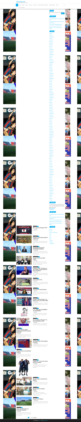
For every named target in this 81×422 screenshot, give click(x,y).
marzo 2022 (51, 68)
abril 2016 (50, 182)
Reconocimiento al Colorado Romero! (39, 389)
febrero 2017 (51, 166)
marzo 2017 (51, 164)
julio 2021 (50, 81)
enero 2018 (50, 148)
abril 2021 (50, 86)
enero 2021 (50, 91)
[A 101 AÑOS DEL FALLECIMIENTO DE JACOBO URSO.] (24, 311)
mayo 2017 (50, 161)
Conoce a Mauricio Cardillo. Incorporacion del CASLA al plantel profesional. (23, 331)
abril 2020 (50, 105)
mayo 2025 (50, 38)
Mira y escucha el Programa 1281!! (40, 227)
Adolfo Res (35, 312)
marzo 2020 (51, 107)
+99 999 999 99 (52, 209)
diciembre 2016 (51, 169)
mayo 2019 (50, 123)
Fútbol (57, 5)
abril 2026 (50, 33)
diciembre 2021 (51, 73)
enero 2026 (50, 35)
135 (32, 417)
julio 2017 (50, 158)
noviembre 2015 (51, 190)
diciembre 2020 (51, 92)
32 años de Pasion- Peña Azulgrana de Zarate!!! (55, 24)
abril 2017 (50, 163)
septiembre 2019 (51, 116)
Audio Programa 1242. (37, 279)
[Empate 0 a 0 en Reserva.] (24, 401)
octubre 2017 (51, 153)
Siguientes (35, 417)
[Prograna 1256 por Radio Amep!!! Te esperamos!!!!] (24, 239)
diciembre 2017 (51, 150)
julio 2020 (50, 100)
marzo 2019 (51, 126)
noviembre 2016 (51, 171)
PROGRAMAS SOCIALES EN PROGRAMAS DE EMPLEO (38, 248)
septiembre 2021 (51, 78)
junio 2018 (50, 140)
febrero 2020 (51, 108)
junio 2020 (50, 102)
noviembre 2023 (51, 51)
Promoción (50, 240)
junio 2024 (50, 46)
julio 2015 (50, 196)
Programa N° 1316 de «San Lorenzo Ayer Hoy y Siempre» (40, 362)
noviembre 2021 (51, 75)
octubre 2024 (51, 43)
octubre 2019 (51, 115)
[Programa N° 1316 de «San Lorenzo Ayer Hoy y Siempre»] (24, 367)
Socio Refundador (52, 5)
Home (19, 5)
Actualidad (35, 5)
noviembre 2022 (51, 60)
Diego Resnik (35, 260)
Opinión (23, 5)
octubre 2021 (51, 76)
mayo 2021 (50, 84)
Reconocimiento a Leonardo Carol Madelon (40, 379)
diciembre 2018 (51, 131)
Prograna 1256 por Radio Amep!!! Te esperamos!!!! (40, 238)
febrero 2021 (51, 89)
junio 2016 (50, 179)
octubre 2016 (51, 172)
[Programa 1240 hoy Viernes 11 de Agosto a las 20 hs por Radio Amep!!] (24, 301)
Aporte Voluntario (22, 7)
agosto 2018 (51, 137)
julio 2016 (50, 177)
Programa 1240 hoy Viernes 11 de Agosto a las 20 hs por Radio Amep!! (40, 300)
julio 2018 (50, 139)
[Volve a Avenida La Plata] (17, 5)
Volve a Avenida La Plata (20, 1)
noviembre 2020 (51, 94)
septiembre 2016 (51, 174)
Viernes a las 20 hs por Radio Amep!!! (39, 258)
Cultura (26, 5)
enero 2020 (50, 110)
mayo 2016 (50, 180)
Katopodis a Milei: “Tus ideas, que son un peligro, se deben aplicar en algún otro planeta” (40, 269)
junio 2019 (50, 121)
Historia (30, 5)
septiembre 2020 (51, 97)
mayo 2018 (50, 142)
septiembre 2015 (51, 193)
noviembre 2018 (51, 132)
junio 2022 (50, 67)
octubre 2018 (51, 134)
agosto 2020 (51, 99)
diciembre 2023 (51, 49)
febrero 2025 (51, 41)
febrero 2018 (51, 147)
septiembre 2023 (51, 54)
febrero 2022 (51, 70)
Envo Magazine (46, 420)
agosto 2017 (51, 156)
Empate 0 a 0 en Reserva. (38, 399)
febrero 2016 (51, 185)
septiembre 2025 (51, 36)
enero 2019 (50, 129)
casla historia (36, 250)
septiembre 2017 (51, 155)
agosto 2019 (51, 118)
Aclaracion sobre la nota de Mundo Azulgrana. (55, 221)
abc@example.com (52, 208)
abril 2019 (50, 124)
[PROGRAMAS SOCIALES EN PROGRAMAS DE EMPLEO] (24, 249)
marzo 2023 (51, 59)
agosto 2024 (51, 44)
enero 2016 (50, 187)
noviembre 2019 (51, 113)
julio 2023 (50, 57)
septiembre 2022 (51, 62)
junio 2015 (50, 198)
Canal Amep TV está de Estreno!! (40, 289)
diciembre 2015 (51, 188)
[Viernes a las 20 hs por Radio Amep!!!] (24, 260)
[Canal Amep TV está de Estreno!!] (24, 291)
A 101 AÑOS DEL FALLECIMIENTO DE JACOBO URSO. (40, 310)
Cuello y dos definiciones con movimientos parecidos (22, 409)
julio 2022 (50, 65)
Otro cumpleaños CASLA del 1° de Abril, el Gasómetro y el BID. (40, 320)
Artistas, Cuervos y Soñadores (43, 5)
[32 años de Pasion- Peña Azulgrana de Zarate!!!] (24, 343)
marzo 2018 (51, 145)
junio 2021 (50, 83)
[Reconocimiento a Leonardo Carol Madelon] (24, 381)
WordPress (39, 420)
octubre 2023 (51, 52)
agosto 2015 (51, 195)
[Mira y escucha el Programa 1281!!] (24, 229)
